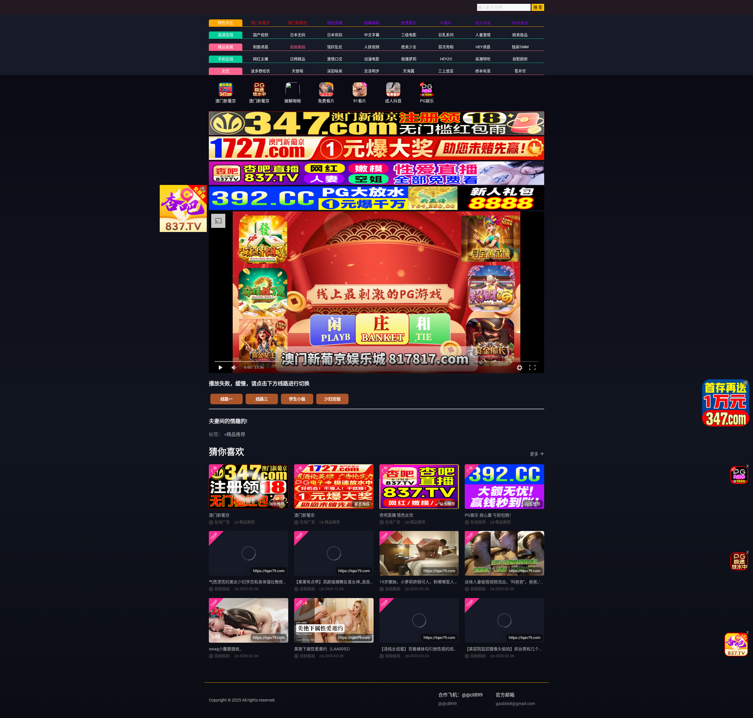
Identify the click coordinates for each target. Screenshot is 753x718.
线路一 (226, 399)
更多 (534, 454)
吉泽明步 (371, 71)
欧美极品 (520, 35)
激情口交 (334, 59)
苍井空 (520, 71)
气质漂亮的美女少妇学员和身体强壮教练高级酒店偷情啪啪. (263, 582)
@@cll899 (447, 703)
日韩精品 (297, 59)
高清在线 (225, 35)
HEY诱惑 (483, 47)
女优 (225, 71)
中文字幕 (371, 35)
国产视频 (260, 35)
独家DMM (520, 47)
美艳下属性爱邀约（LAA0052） (323, 649)
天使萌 (297, 71)
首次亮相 (446, 47)
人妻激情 (483, 35)
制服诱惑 (260, 47)
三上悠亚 (446, 71)
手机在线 (225, 59)
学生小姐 (297, 399)
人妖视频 (371, 47)
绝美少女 (409, 47)
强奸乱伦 (334, 47)
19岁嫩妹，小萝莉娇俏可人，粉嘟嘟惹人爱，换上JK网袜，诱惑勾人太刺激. (448, 582)
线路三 (262, 399)
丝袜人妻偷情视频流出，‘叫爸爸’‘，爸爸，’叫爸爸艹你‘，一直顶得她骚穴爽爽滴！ (538, 582)
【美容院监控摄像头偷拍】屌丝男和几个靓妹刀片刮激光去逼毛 (522, 649)
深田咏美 (334, 71)
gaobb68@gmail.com (515, 703)
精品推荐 (235, 434)
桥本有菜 (483, 71)
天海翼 (408, 71)
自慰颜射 (520, 59)
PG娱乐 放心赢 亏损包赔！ (489, 515)
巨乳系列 (446, 35)
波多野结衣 (260, 71)
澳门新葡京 (219, 515)
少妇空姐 (332, 399)
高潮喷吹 (483, 59)
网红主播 (260, 59)
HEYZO (446, 59)
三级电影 (409, 35)
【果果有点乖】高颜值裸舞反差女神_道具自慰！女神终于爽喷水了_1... (358, 582)
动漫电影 (371, 59)
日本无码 (297, 35)
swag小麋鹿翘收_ (225, 649)
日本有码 (334, 35)
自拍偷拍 (297, 47)
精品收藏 (225, 47)
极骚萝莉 (409, 59)
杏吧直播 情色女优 (396, 515)
